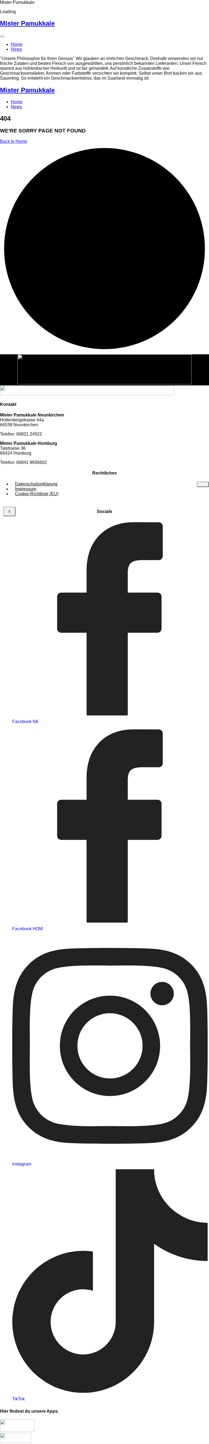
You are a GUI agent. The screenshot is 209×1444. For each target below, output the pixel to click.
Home (17, 44)
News (16, 49)
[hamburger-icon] (203, 484)
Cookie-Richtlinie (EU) (37, 493)
